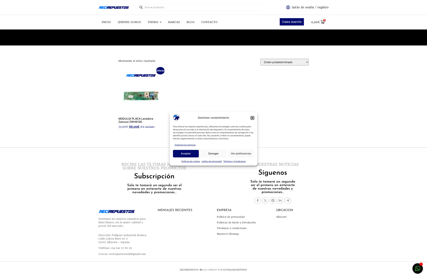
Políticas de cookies (190, 161)
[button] (252, 118)
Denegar (213, 153)
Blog (190, 22)
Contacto (209, 22)
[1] (417, 270)
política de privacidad (212, 161)
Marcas (174, 22)
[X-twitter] (265, 200)
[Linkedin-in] (280, 200)
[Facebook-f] (257, 200)
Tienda (153, 22)
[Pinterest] (272, 200)
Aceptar (186, 153)
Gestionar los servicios (185, 145)
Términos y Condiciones (234, 161)
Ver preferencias (241, 153)
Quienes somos (129, 22)
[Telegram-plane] (287, 200)
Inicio (106, 22)
